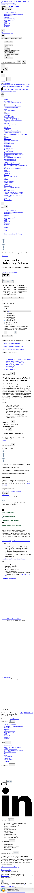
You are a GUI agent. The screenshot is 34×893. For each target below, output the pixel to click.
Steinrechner (7, 758)
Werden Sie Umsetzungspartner (13, 747)
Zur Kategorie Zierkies (10, 125)
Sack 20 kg (9, 324)
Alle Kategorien (9, 41)
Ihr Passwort (6, 490)
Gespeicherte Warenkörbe (22, 86)
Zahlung (6, 17)
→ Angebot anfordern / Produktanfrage (13, 349)
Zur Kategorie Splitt (9, 110)
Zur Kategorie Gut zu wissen (12, 187)
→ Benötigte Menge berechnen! (11, 343)
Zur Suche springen (21, 1)
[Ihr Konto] (3, 75)
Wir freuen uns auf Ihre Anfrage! (10, 867)
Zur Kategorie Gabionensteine (12, 102)
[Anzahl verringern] (5, 332)
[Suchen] (19, 62)
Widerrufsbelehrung (9, 18)
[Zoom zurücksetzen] (8, 281)
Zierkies (7, 48)
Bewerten (5, 256)
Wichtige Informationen (10, 749)
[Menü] (3, 35)
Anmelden (4, 4)
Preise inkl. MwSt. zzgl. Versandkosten (13, 297)
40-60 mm (9, 309)
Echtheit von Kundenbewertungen (13, 14)
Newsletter (7, 761)
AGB (5, 22)
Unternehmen (8, 745)
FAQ (5, 755)
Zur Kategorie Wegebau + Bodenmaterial (15, 165)
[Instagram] (6, 785)
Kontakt (6, 26)
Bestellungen (26, 84)
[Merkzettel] (2, 73)
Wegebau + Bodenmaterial (11, 54)
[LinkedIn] (17, 817)
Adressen (19, 84)
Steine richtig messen (10, 752)
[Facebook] (1, 785)
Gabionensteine (9, 45)
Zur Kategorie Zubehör (10, 176)
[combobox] (9, 63)
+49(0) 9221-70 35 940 (12, 6)
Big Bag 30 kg (10, 313)
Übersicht (3, 84)
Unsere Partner (8, 759)
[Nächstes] (2, 203)
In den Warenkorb (7, 335)
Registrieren (13, 4)
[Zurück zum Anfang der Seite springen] (2, 881)
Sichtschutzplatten (9, 52)
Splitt (6, 47)
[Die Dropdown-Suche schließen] (24, 62)
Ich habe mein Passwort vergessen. (12, 491)
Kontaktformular (14, 719)
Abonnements (11, 86)
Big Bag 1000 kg (11, 320)
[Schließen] (3, 279)
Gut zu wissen (8, 57)
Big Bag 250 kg (10, 315)
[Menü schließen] (8, 79)
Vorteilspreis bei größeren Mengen (13, 750)
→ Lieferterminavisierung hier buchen (12, 346)
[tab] (18, 362)
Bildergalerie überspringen (9, 272)
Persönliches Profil (11, 84)
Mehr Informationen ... (23, 885)
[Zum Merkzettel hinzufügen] (6, 275)
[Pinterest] (3, 785)
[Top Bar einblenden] (2, 93)
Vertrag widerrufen (6, 870)
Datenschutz (7, 23)
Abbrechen (5, 495)
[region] (17, 278)
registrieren (6, 83)
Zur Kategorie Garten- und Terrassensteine (16, 134)
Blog (5, 753)
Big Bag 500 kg (10, 317)
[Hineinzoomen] (12, 281)
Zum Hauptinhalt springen (8, 1)
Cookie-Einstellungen (10, 12)
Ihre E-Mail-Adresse (8, 488)
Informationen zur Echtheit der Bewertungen (16, 892)
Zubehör (7, 56)
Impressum (7, 25)
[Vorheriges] (2, 95)
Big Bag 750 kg (10, 319)
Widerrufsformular (9, 20)
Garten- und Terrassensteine (12, 50)
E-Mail (4, 440)
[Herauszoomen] (4, 281)
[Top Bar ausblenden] (3, 30)
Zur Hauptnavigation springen (15, 2)
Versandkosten (8, 15)
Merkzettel (4, 86)
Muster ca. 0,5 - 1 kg (11, 322)
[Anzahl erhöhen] (15, 332)
